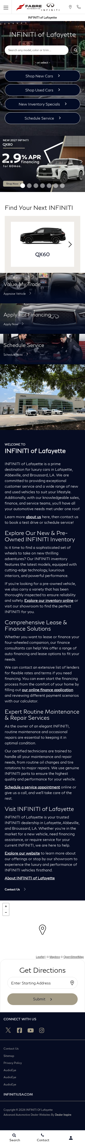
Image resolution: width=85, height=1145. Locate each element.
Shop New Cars (39, 76)
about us (33, 516)
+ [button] (6, 906)
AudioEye (10, 1070)
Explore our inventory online (48, 600)
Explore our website (22, 853)
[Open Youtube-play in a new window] (30, 1030)
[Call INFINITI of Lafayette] (78, 7)
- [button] (6, 912)
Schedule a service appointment (32, 787)
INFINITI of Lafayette (42, 17)
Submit (39, 999)
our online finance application (47, 689)
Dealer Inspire (63, 1114)
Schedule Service (39, 118)
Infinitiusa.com (18, 1094)
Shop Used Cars (39, 90)
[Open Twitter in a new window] (8, 1030)
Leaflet (40, 957)
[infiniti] (50, 7)
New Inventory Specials (39, 104)
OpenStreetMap (74, 957)
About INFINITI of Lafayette (30, 878)
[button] (75, 50)
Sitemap (9, 1056)
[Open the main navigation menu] (6, 7)
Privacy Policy (13, 1063)
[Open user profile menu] (71, 1138)
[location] (70, 7)
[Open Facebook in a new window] (19, 1030)
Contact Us (11, 1048)
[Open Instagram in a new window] (41, 1030)
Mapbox (55, 957)
